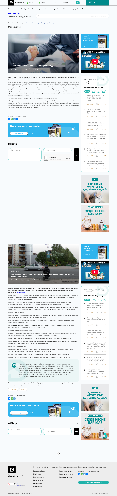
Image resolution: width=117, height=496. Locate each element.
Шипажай (13, 389)
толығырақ (19, 133)
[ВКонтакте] (9, 119)
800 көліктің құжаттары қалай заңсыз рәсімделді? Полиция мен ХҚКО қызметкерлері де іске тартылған (96, 137)
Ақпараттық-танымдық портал (16, 475)
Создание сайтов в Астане (100, 493)
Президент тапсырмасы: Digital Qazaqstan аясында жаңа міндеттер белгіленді (95, 163)
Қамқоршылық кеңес (66, 474)
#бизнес (103, 16)
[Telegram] (14, 119)
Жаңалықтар (71, 9)
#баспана (93, 16)
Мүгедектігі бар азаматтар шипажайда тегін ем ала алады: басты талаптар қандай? (95, 97)
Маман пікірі (61, 9)
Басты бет (11, 23)
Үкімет (84, 9)
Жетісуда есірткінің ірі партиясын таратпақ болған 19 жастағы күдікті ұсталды (96, 150)
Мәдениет (91, 9)
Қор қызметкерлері (65, 477)
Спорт (79, 9)
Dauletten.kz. (21, 292)
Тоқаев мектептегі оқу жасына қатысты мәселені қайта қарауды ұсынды (95, 123)
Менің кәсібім (26, 9)
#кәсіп (98, 16)
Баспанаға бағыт (14, 9)
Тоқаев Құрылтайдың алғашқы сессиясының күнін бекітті (96, 111)
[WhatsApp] (12, 119)
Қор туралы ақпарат (66, 471)
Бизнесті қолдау (50, 9)
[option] (30, 3)
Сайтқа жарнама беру (93, 482)
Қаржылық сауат (38, 9)
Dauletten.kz (14, 13)
